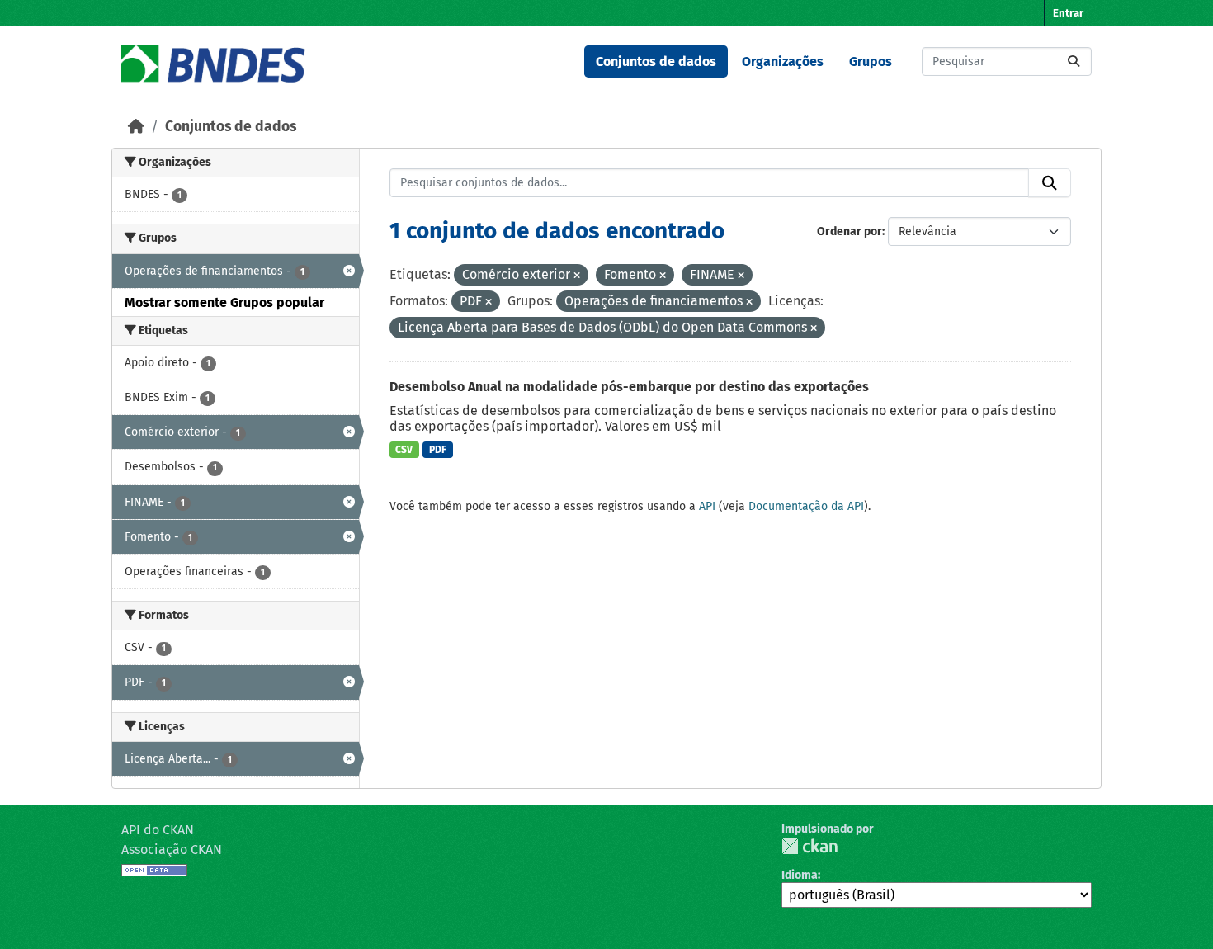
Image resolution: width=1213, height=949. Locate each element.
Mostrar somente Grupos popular (224, 302)
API (707, 506)
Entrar (1068, 13)
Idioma (799, 875)
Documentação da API (806, 506)
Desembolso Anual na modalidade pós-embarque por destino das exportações (629, 386)
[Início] (136, 126)
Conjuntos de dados (656, 61)
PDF (437, 450)
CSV (404, 450)
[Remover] (576, 276)
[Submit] (1073, 61)
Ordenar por (849, 231)
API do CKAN (157, 830)
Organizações (783, 61)
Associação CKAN (171, 849)
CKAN (809, 846)
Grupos (870, 61)
